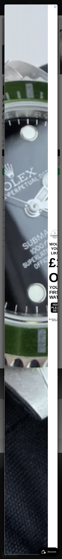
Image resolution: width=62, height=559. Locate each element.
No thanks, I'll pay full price (55, 319)
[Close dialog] (55, 7)
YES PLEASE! (55, 307)
